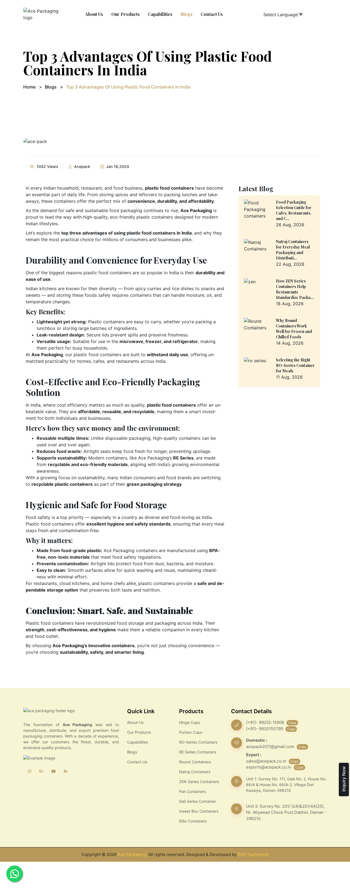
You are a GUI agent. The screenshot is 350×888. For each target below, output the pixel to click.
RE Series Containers (197, 752)
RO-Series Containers (198, 742)
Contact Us (212, 14)
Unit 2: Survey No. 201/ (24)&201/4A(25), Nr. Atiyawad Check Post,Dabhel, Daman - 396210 (286, 812)
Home (29, 87)
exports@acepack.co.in (269, 767)
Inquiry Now (343, 779)
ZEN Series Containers (199, 781)
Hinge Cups (189, 722)
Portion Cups (190, 732)
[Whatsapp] (14, 874)
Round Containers (195, 761)
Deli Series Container (197, 801)
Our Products (125, 14)
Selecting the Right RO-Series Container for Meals (295, 365)
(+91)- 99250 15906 (265, 722)
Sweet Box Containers (198, 811)
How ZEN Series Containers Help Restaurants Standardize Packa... (295, 289)
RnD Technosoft (253, 854)
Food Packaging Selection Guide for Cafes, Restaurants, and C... (293, 210)
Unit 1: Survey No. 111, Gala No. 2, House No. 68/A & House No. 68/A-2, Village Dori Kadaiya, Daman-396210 (286, 784)
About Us (94, 14)
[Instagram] (29, 771)
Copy (292, 723)
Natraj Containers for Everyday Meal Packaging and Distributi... (293, 250)
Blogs (186, 14)
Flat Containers (192, 791)
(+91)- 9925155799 (265, 728)
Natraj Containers (194, 771)
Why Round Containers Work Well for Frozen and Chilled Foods (294, 328)
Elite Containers (193, 821)
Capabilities (160, 14)
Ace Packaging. (132, 854)
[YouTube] (53, 771)
